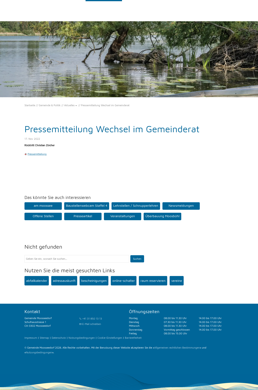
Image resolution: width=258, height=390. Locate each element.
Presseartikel (83, 216)
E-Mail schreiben (91, 324)
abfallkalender (36, 281)
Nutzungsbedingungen (82, 337)
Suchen (137, 258)
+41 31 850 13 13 (92, 318)
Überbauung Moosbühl (162, 216)
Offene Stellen (43, 216)
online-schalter (123, 281)
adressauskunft (64, 281)
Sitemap (44, 337)
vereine (176, 281)
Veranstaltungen (122, 216)
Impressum (30, 337)
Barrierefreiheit (133, 337)
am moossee (43, 205)
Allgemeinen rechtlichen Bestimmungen (177, 347)
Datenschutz (59, 337)
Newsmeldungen (181, 205)
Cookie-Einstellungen (109, 337)
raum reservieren (153, 281)
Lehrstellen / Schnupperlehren (135, 205)
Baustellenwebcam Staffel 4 (86, 205)
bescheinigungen (94, 281)
